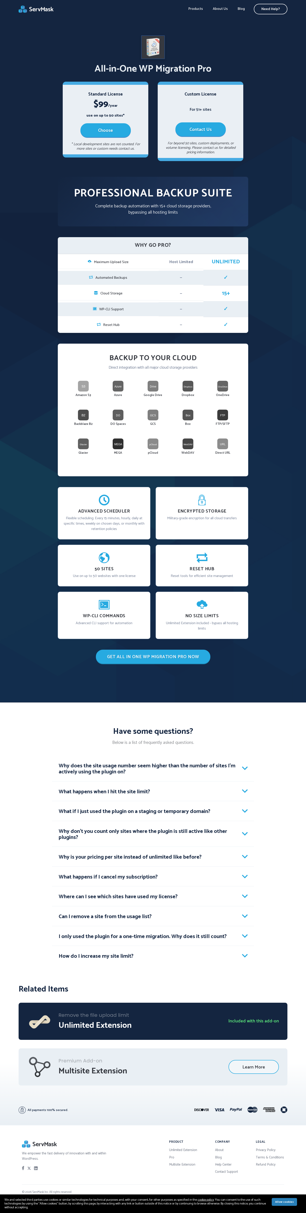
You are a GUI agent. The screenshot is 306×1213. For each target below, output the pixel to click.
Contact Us (201, 129)
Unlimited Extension (183, 1150)
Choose (105, 130)
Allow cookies (284, 1202)
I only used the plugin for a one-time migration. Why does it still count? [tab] (143, 936)
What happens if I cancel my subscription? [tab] (108, 877)
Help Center (223, 1164)
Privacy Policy (266, 1150)
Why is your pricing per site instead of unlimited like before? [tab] (130, 857)
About (219, 1150)
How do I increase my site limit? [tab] (96, 956)
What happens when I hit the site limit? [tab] (104, 791)
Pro (171, 1157)
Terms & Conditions (270, 1157)
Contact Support (226, 1172)
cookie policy (206, 1199)
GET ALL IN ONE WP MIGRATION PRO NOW (153, 657)
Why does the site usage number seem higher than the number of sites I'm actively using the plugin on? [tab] (147, 769)
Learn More (253, 1067)
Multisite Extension (182, 1164)
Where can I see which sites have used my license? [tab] (118, 896)
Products (195, 9)
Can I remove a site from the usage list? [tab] (105, 916)
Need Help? (270, 9)
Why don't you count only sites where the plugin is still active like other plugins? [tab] (143, 834)
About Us (220, 9)
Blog (241, 9)
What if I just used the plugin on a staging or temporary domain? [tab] (134, 811)
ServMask (36, 9)
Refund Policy (266, 1164)
